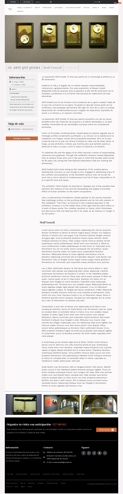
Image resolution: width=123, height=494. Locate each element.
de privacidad (113, 484)
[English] (115, 3)
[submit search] (51, 2)
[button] (8, 404)
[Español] (120, 3)
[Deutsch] (118, 3)
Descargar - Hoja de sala (22, 129)
